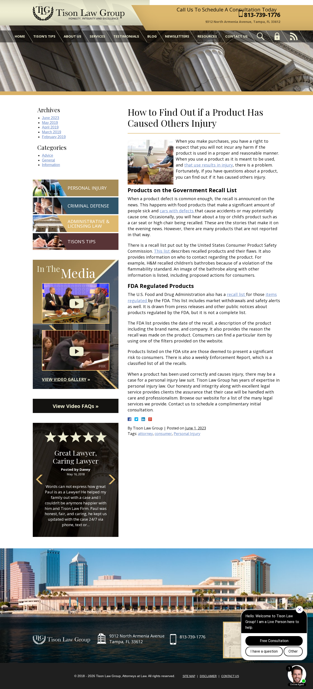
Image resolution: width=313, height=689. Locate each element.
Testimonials (126, 36)
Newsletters (177, 36)
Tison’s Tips (44, 36)
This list (162, 251)
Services (97, 36)
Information (51, 165)
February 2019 (54, 137)
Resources (207, 36)
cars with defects (177, 210)
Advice (47, 155)
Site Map (189, 676)
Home (20, 36)
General (48, 160)
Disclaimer (208, 676)
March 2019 (51, 132)
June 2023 (50, 118)
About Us (72, 36)
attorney (145, 433)
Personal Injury (187, 433)
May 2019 (50, 123)
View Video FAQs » (76, 405)
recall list (236, 294)
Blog (152, 36)
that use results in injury (208, 165)
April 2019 (50, 127)
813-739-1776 (262, 15)
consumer (163, 433)
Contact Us (236, 36)
